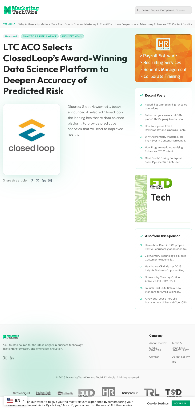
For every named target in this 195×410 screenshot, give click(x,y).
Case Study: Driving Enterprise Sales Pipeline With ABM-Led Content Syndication (163, 160)
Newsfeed (11, 36)
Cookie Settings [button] (158, 403)
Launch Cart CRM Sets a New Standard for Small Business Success (163, 290)
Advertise (155, 350)
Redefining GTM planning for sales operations (166, 106)
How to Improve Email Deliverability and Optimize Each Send (165, 128)
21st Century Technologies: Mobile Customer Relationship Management (165, 257)
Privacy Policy (180, 350)
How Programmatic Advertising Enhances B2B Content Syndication (164, 149)
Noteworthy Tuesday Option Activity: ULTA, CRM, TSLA (162, 279)
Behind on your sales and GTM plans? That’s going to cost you (164, 117)
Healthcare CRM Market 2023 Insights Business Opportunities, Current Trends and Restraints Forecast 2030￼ (164, 268)
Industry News (72, 36)
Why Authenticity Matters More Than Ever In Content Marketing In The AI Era (65, 24)
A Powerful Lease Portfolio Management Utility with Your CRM (166, 300)
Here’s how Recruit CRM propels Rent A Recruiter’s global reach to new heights (165, 247)
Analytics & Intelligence (40, 36)
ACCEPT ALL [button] (181, 403)
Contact (154, 356)
